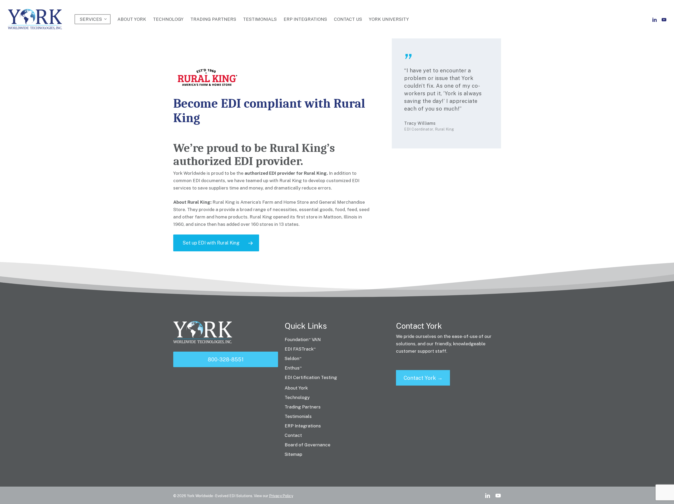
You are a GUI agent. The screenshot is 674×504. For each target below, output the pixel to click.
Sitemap (293, 454)
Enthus (293, 368)
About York (296, 388)
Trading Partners (303, 407)
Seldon (293, 358)
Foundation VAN (303, 339)
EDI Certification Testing (311, 377)
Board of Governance (307, 444)
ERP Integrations (303, 425)
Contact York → (423, 378)
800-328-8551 (226, 359)
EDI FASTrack (300, 349)
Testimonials (298, 416)
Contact (293, 435)
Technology (297, 397)
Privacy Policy (281, 496)
